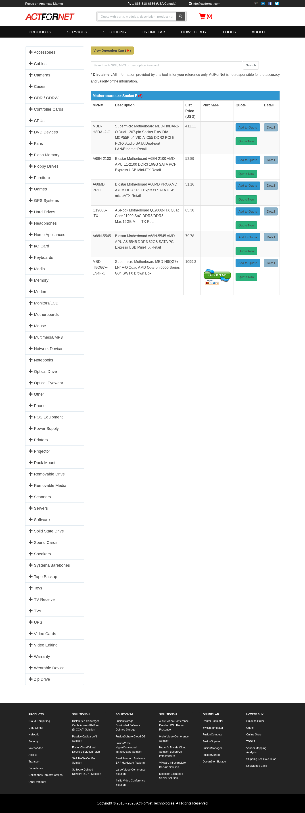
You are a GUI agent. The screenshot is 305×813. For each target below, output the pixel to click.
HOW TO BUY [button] (194, 32)
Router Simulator (213, 721)
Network (34, 734)
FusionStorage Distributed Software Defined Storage (128, 725)
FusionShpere (211, 741)
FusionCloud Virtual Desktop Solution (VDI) (86, 749)
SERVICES (77, 32)
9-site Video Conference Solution (174, 738)
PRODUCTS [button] (40, 32)
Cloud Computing (39, 721)
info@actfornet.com (206, 3)
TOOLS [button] (229, 32)
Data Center (36, 727)
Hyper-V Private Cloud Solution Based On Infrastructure (172, 752)
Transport (34, 761)
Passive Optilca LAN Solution (84, 738)
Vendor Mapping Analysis (256, 750)
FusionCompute (212, 734)
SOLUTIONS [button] (114, 32)
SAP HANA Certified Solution (84, 760)
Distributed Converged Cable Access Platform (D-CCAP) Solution (86, 725)
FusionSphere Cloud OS (130, 736)
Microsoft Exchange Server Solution (171, 776)
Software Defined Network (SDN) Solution (86, 771)
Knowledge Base (256, 765)
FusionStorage (212, 754)
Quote (250, 727)
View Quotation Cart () (112, 50)
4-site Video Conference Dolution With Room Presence (174, 725)
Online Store (253, 734)
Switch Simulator (213, 727)
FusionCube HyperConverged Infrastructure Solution (129, 747)
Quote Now (246, 141)
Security (33, 741)
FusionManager (212, 748)
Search (251, 65)
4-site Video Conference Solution (130, 782)
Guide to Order (255, 721)
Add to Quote (247, 127)
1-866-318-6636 (143, 3)
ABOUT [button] (258, 32)
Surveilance (36, 768)
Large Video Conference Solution (131, 771)
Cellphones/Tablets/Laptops (45, 775)
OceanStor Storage (214, 761)
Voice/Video (36, 748)
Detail (271, 127)
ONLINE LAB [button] (153, 32)
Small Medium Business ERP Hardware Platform (130, 760)
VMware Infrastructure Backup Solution (172, 765)
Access (33, 754)
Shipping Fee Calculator (261, 759)
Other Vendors (37, 781)
